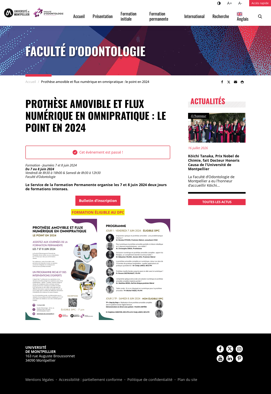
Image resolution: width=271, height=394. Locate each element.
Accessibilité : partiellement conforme (90, 380)
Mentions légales (39, 380)
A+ (231, 3)
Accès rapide (260, 3)
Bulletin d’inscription (98, 200)
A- (241, 3)
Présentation (103, 16)
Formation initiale (129, 16)
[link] (222, 82)
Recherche (220, 16)
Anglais (242, 18)
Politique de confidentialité (149, 380)
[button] (235, 82)
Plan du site (187, 380)
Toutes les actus (217, 202)
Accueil (79, 16)
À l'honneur (198, 116)
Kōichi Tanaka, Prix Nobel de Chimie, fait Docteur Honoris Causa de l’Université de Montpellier (213, 162)
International (194, 16)
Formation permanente (158, 16)
